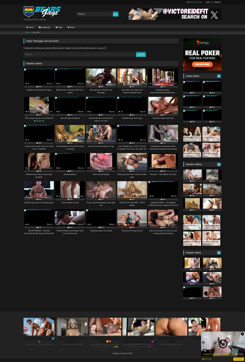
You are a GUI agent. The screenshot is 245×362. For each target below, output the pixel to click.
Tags (60, 27)
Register (217, 2)
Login (207, 2)
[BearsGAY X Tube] (42, 12)
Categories (45, 27)
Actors (72, 27)
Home (31, 27)
